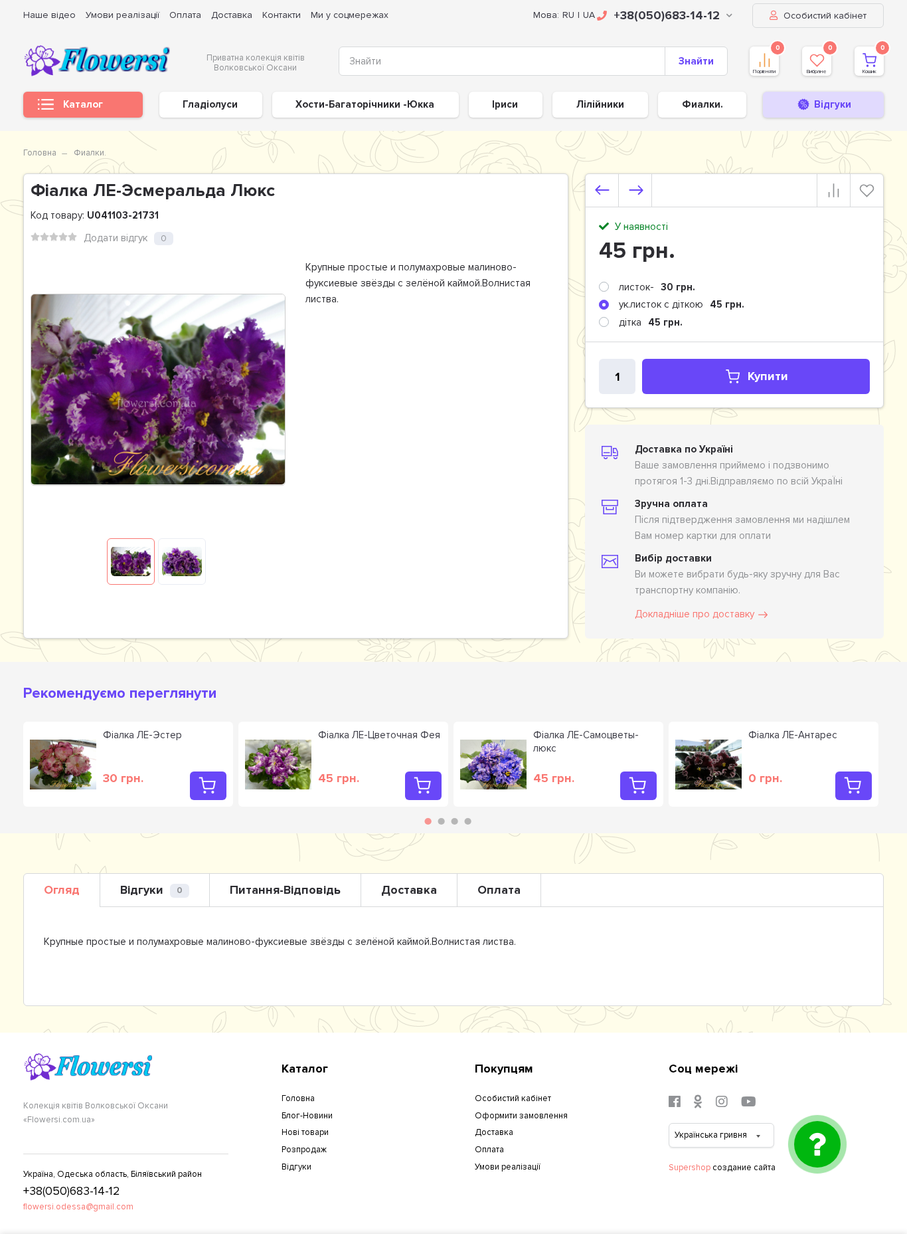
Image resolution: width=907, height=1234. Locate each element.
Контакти (281, 15)
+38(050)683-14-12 (666, 15)
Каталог (83, 104)
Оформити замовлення (521, 1115)
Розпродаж (304, 1149)
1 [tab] (428, 821)
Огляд (62, 889)
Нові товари (305, 1132)
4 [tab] (468, 821)
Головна (39, 153)
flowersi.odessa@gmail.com (78, 1206)
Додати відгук (115, 238)
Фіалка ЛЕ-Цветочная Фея (379, 735)
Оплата (185, 15)
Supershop (689, 1167)
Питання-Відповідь (285, 889)
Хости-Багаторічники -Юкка (364, 104)
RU (568, 15)
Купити (768, 376)
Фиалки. (702, 104)
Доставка (231, 15)
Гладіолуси (210, 104)
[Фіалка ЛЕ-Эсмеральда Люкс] (131, 561)
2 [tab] (441, 821)
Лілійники (600, 104)
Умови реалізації (122, 15)
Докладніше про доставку (694, 614)
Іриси (505, 104)
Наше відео (49, 15)
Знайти (696, 61)
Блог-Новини (307, 1115)
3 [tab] (454, 821)
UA (589, 15)
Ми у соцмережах (349, 15)
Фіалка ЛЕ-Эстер (142, 735)
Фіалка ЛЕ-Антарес (792, 735)
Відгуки (151, 889)
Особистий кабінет (823, 15)
